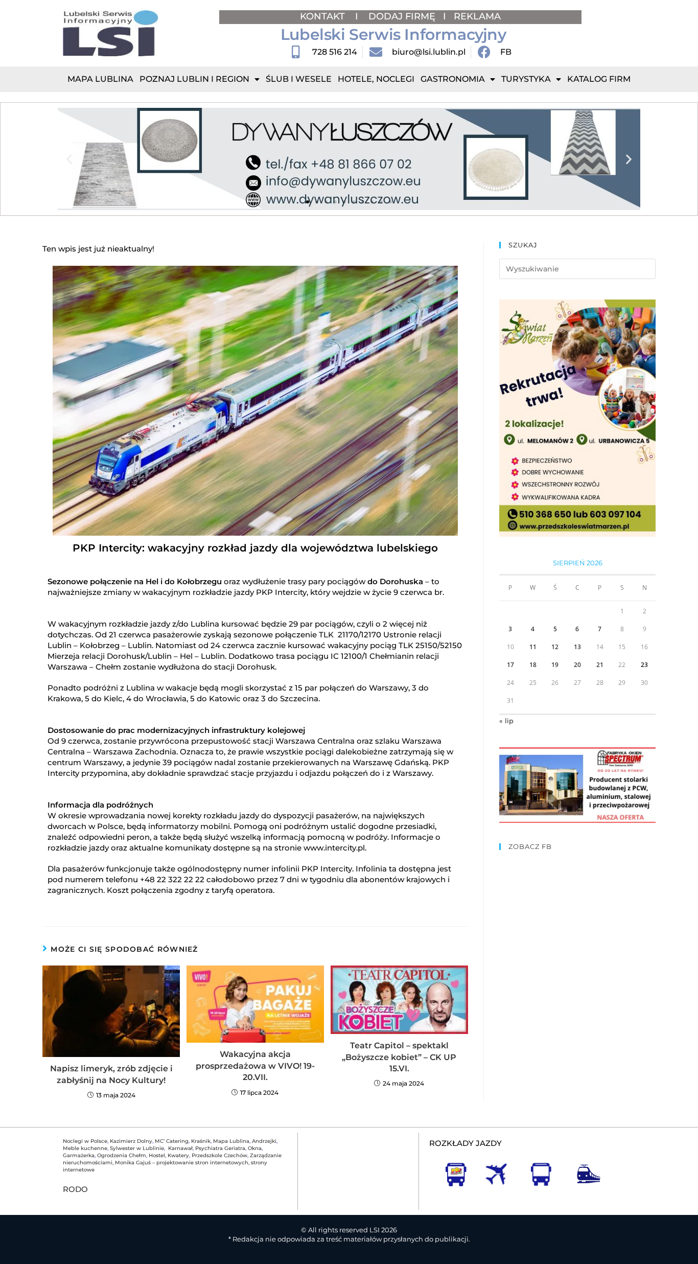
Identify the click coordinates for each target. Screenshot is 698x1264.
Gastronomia (453, 79)
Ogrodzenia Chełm (121, 1155)
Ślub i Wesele (299, 79)
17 (510, 664)
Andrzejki (264, 1141)
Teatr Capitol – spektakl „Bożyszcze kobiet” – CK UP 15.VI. (399, 1057)
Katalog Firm (599, 79)
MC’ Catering (172, 1141)
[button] (69, 159)
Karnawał (180, 1148)
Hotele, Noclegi (376, 79)
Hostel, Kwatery (169, 1155)
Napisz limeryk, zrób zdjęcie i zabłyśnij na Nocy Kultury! (111, 1074)
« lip (506, 721)
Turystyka (526, 79)
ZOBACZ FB (530, 846)
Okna (255, 1148)
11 (533, 646)
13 (577, 646)
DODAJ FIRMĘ (401, 16)
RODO (75, 1189)
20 (577, 664)
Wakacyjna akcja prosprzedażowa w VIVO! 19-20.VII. (255, 1065)
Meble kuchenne (85, 1148)
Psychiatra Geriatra (220, 1148)
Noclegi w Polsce (85, 1141)
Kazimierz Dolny (131, 1141)
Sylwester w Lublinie (137, 1148)
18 (533, 664)
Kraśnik (201, 1141)
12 (555, 646)
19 (555, 664)
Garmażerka (79, 1155)
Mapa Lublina (100, 79)
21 (599, 664)
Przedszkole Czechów (219, 1155)
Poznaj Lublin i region (194, 79)
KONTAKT (323, 16)
